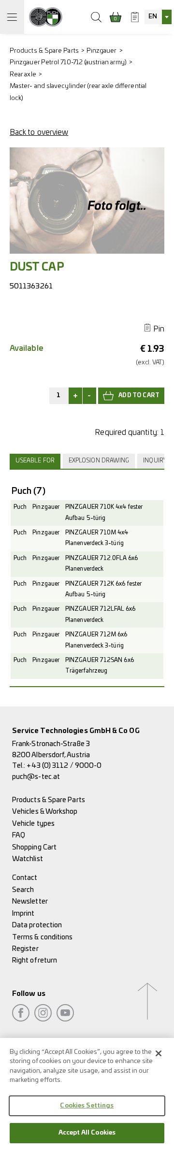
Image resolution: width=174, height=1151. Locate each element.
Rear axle (23, 75)
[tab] (36, 461)
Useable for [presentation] (35, 460)
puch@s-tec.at (36, 776)
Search (23, 889)
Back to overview (39, 132)
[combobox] (158, 17)
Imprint (23, 913)
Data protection (37, 925)
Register (25, 948)
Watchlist (27, 859)
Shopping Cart (34, 847)
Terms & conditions (42, 937)
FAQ (18, 835)
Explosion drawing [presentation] (99, 460)
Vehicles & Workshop (45, 811)
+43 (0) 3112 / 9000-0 (64, 765)
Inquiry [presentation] (155, 460)
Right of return (34, 960)
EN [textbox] (152, 17)
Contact (25, 877)
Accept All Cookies (87, 1133)
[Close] (158, 1053)
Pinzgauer (102, 51)
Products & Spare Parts (44, 51)
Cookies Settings (87, 1106)
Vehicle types (33, 823)
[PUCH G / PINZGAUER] (45, 17)
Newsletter (30, 901)
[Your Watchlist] (135, 17)
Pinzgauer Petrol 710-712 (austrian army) (68, 62)
